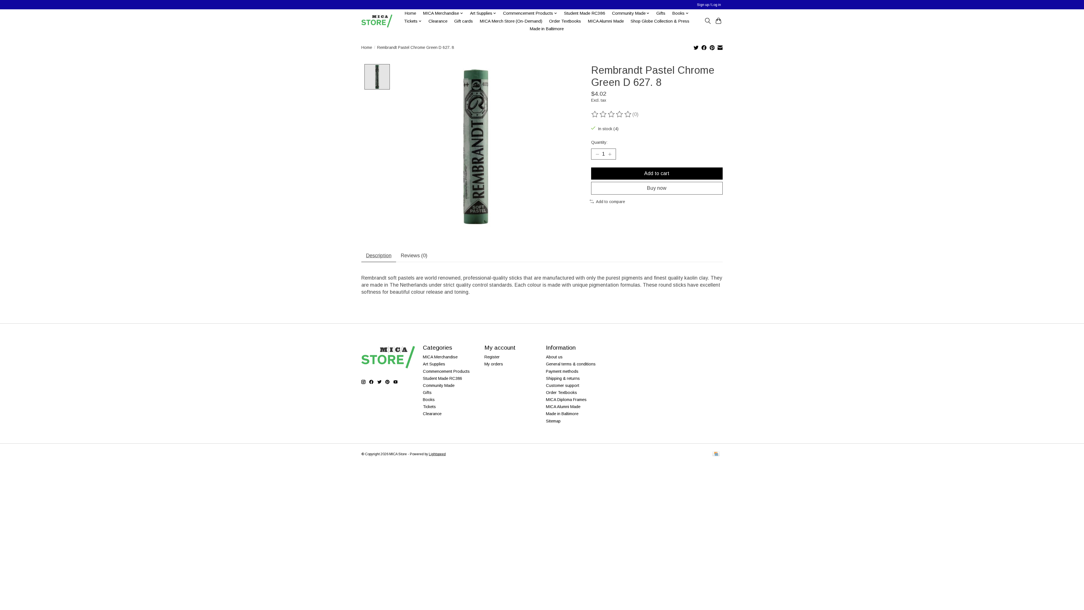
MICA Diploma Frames (566, 399)
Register (492, 357)
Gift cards (463, 21)
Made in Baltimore (547, 28)
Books (429, 399)
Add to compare (610, 201)
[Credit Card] (716, 454)
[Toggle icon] (707, 21)
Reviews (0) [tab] (414, 255)
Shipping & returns (563, 378)
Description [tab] (379, 255)
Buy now (656, 188)
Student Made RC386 (584, 13)
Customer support (562, 385)
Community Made (438, 385)
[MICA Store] (376, 21)
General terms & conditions (571, 364)
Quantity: (599, 142)
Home (410, 13)
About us (554, 357)
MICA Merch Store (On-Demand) (511, 21)
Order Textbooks (565, 21)
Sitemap (553, 421)
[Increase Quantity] (610, 154)
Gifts (660, 13)
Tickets (429, 406)
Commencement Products (446, 371)
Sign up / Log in (709, 5)
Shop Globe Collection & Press (660, 21)
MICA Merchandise (440, 357)
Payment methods (562, 371)
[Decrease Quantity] (597, 154)
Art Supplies (434, 364)
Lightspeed (437, 454)
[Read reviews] (611, 114)
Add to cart (656, 173)
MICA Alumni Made (606, 21)
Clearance (438, 21)
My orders (493, 364)
